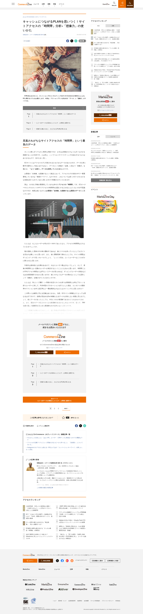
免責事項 (79, 600)
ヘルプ (54, 600)
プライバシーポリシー (108, 600)
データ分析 (27, 41)
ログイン (68, 352)
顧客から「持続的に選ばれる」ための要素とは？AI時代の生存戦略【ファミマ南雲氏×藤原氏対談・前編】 (72, 528)
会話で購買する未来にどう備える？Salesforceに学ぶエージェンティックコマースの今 (39, 536)
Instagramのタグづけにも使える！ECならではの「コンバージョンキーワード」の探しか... (55, 447)
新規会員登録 (42, 352)
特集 (54, 4)
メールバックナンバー (55, 348)
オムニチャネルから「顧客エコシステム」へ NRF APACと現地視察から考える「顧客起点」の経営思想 (105, 151)
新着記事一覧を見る (105, 180)
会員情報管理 (71, 600)
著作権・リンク (62, 600)
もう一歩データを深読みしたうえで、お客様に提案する (53, 123)
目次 (54, 108)
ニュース (36, 4)
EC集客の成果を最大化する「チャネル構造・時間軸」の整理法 (38, 529)
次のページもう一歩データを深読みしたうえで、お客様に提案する (54, 400)
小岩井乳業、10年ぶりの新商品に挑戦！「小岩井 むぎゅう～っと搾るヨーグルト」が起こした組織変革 (39, 508)
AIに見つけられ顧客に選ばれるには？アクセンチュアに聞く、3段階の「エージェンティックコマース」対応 (105, 174)
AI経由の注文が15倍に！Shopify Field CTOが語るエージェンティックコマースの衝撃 (72, 521)
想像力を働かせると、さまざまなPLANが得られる (51, 129)
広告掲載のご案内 (97, 561)
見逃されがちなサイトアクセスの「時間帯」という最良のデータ (56, 114)
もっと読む (29, 449)
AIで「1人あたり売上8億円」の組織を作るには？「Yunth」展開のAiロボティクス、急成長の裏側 (39, 516)
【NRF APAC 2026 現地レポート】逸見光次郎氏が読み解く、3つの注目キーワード (72, 507)
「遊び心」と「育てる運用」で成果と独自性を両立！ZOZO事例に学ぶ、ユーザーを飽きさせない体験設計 (72, 536)
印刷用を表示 (29, 426)
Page (28, 123)
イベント (61, 4)
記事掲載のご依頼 (112, 561)
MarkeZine (26, 569)
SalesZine (42, 569)
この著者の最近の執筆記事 (45, 487)
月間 (113, 26)
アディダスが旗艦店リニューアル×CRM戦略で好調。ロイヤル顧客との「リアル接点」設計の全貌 (72, 514)
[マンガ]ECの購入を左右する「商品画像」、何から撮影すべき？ (37, 523)
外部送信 (117, 600)
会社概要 (86, 600)
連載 (49, 4)
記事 (43, 4)
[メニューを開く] (13, 4)
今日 (98, 26)
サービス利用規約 (95, 600)
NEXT (65, 408)
